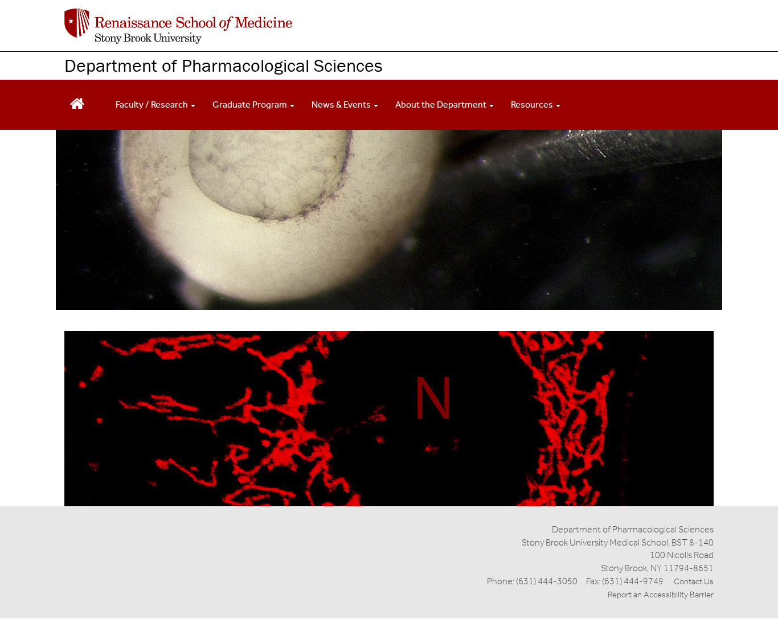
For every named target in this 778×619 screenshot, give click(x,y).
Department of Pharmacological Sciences (223, 65)
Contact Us (694, 581)
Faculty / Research (153, 104)
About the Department (441, 104)
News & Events (342, 104)
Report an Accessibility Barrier (661, 594)
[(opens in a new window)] (178, 26)
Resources (533, 104)
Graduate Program (250, 104)
